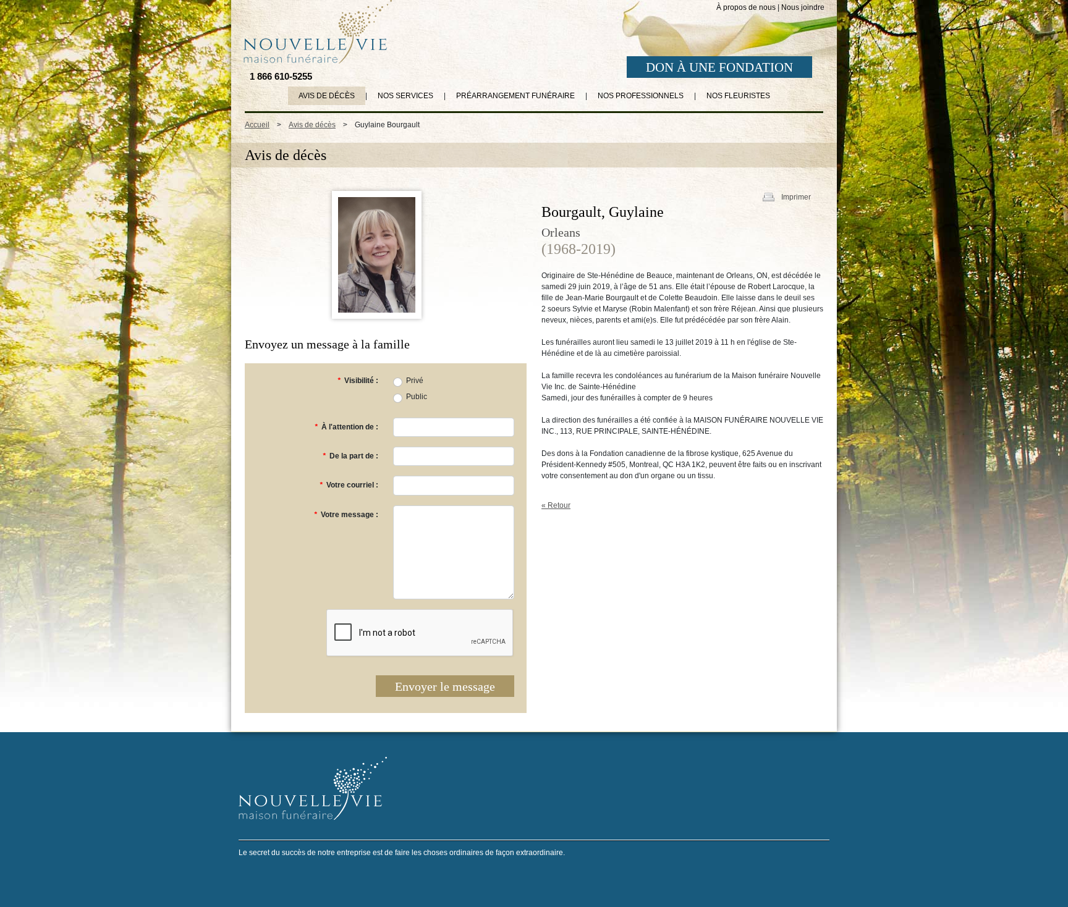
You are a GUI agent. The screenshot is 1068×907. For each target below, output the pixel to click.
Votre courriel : (349, 485)
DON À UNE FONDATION (719, 67)
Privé (414, 380)
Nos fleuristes (738, 95)
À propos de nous (746, 7)
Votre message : (346, 514)
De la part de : (350, 456)
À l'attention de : (346, 427)
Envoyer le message (445, 686)
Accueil (257, 124)
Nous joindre (802, 7)
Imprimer (796, 197)
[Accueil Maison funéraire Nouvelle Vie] (315, 31)
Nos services (405, 95)
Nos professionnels (641, 95)
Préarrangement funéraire (515, 95)
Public (416, 396)
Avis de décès (327, 95)
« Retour (555, 505)
